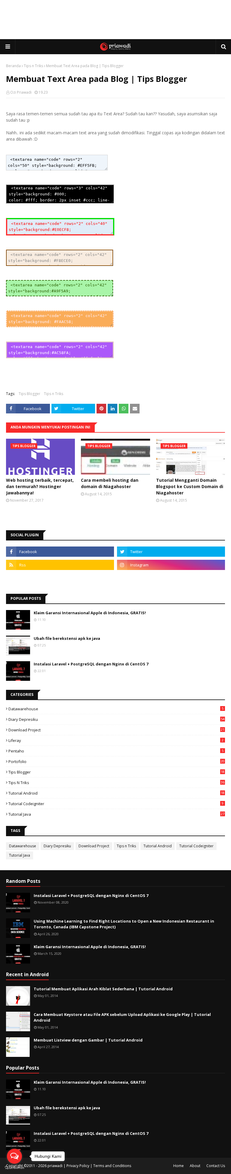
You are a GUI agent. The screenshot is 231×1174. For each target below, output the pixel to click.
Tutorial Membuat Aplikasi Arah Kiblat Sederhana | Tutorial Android (103, 989)
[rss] (60, 565)
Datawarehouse (115, 709)
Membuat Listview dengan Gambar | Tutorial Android (88, 1040)
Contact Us (215, 1165)
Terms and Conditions (112, 1165)
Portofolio (116, 761)
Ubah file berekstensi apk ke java (67, 638)
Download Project (116, 730)
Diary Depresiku (116, 719)
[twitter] (171, 552)
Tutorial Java (116, 814)
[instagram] (171, 565)
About (195, 1165)
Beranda (13, 65)
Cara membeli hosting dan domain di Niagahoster (109, 483)
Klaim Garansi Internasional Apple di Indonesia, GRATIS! (90, 612)
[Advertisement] (115, 19)
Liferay (115, 740)
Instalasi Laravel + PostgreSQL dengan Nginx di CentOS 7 (91, 664)
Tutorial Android (116, 793)
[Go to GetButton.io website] (14, 1168)
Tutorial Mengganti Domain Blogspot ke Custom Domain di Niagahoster (189, 486)
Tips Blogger (29, 393)
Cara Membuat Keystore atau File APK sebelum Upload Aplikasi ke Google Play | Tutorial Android (122, 1017)
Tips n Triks (33, 65)
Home (178, 1165)
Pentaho (115, 751)
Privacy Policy (77, 1165)
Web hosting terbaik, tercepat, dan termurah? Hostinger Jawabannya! (40, 486)
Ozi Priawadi (21, 92)
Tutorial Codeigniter (115, 803)
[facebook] (60, 552)
